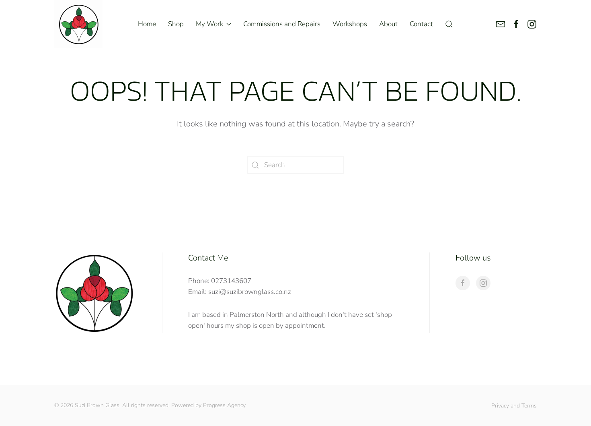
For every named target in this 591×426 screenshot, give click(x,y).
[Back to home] (78, 24)
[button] (449, 24)
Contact (421, 24)
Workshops (349, 24)
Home (147, 24)
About (388, 24)
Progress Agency (224, 405)
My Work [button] (209, 24)
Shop (176, 24)
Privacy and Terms (514, 405)
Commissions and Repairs (281, 24)
